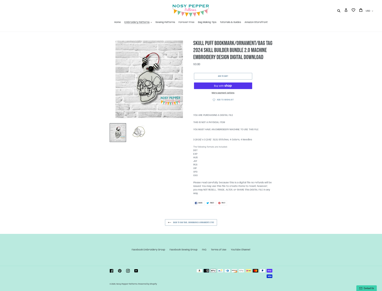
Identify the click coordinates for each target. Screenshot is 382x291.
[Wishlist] (354, 11)
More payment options (223, 93)
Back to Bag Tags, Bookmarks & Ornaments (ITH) (193, 222)
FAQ (204, 249)
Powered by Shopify (147, 284)
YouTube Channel (240, 249)
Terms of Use (218, 249)
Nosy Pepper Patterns (127, 284)
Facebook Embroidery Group (148, 249)
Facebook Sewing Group (184, 249)
